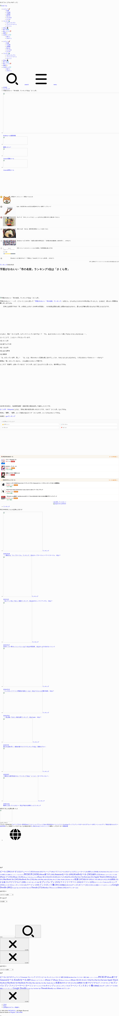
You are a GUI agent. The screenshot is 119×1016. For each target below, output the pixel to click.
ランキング (6, 89)
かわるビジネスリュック (42, 826)
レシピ (9, 885)
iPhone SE (43, 877)
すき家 (8, 12)
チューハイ (27, 872)
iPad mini (89, 877)
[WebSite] (15, 840)
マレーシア (48, 872)
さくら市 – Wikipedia (6, 409)
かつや (8, 19)
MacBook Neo (106, 872)
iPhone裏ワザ (47, 874)
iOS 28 (22, 874)
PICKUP (31, 874)
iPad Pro (69, 877)
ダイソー (83, 885)
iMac (37, 879)
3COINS (92, 885)
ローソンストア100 (101, 882)
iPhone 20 (34, 877)
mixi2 (54, 887)
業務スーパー (100, 885)
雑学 (96, 874)
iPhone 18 (18, 877)
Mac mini (45, 879)
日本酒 (97, 872)
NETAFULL (12, 1010)
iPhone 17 (6, 877)
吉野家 (8, 14)
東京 (4, 874)
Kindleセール (83, 874)
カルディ (73, 885)
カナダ (16, 872)
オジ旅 (33, 826)
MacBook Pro (26, 879)
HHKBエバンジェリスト (56, 824)
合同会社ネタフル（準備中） (11, 1007)
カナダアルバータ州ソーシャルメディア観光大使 (97, 824)
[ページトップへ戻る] (0, 1015)
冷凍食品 (64, 885)
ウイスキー (80, 977)
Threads (36, 887)
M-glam (12, 1012)
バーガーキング (32, 882)
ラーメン (33, 885)
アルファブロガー (17, 824)
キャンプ (50, 986)
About (4, 1004)
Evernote (38, 872)
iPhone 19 (27, 877)
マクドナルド (17, 882)
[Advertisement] (48, 183)
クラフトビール (61, 872)
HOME (5, 87)
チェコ (72, 872)
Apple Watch (102, 877)
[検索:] (7, 937)
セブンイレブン (11, 22)
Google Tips (16, 887)
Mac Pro (54, 879)
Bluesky (47, 887)
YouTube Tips (26, 887)
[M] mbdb (19, 1012)
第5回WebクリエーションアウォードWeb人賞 (35, 824)
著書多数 (65, 826)
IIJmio (62, 888)
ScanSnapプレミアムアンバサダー (73, 824)
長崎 (10, 874)
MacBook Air (11, 879)
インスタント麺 (49, 885)
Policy (4, 1006)
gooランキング (10, 416)
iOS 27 (61, 877)
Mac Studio (63, 879)
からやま (9, 17)
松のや (8, 16)
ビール (5, 871)
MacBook (3, 983)
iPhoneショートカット (109, 874)
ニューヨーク (82, 872)
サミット (108, 885)
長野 (91, 872)
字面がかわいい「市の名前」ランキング (48, 301)
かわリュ (9, 38)
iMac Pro (71, 879)
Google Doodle (20, 988)
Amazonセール (64, 874)
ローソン (9, 26)
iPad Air (78, 877)
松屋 (7, 10)
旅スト (8, 36)
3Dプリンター (72, 887)
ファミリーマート (11, 24)
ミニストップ (15, 874)
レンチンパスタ (20, 885)
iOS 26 (53, 877)
